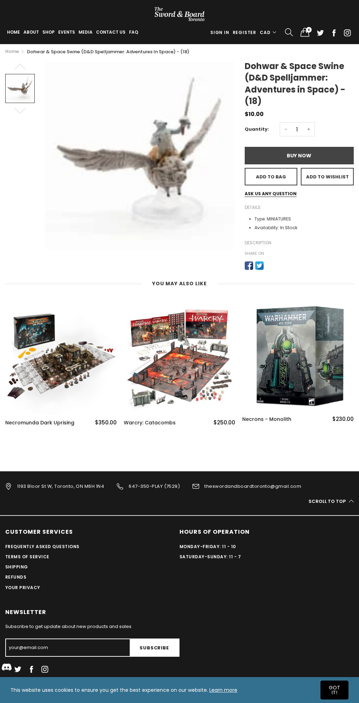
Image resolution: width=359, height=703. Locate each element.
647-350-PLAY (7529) (154, 486)
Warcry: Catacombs (150, 422)
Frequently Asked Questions (42, 547)
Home (13, 32)
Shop (48, 32)
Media (86, 32)
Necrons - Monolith (266, 419)
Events (66, 32)
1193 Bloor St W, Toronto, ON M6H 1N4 (60, 486)
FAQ (133, 32)
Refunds (15, 577)
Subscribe (154, 647)
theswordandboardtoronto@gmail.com (252, 486)
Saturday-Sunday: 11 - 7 (210, 557)
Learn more (223, 690)
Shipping (16, 567)
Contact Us (111, 32)
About (31, 32)
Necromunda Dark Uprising (39, 422)
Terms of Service (27, 557)
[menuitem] (13, 32)
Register (244, 32)
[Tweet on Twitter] (259, 265)
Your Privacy (22, 588)
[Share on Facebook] (249, 265)
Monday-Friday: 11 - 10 (208, 547)
